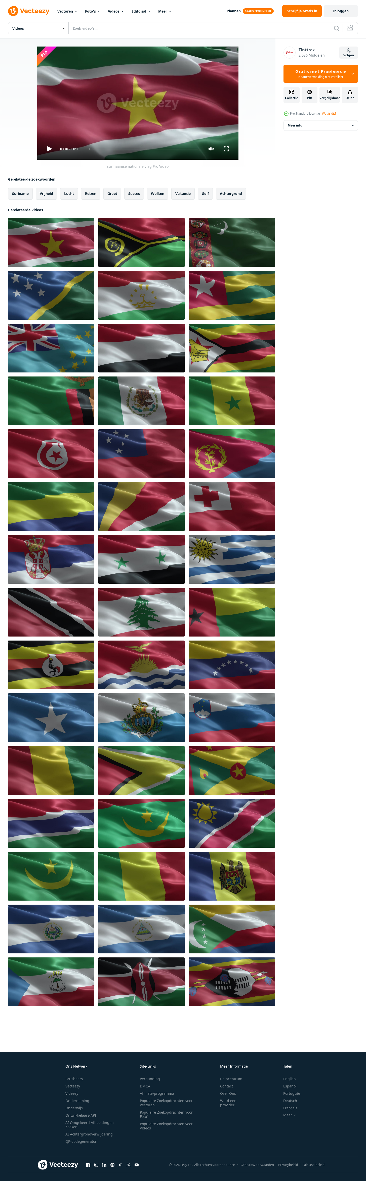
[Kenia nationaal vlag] (141, 981)
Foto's (90, 11)
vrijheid (46, 193)
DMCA (145, 1086)
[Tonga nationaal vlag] (232, 506)
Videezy (71, 1093)
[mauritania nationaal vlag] (141, 823)
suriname (20, 193)
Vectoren (65, 11)
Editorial (139, 11)
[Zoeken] (337, 28)
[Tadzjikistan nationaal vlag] (141, 295)
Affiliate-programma (157, 1093)
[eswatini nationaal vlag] (232, 981)
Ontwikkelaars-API (80, 1115)
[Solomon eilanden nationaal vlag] (51, 295)
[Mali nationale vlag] (141, 876)
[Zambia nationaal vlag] (51, 400)
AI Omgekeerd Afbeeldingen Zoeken (89, 1124)
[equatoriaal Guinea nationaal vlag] (51, 981)
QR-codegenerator (81, 1141)
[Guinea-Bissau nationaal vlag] (232, 612)
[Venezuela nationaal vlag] (232, 665)
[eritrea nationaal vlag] (232, 453)
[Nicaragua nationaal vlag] (51, 929)
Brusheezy (74, 1078)
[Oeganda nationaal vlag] (51, 665)
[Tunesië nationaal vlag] (51, 453)
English (289, 1078)
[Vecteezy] (28, 11)
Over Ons (228, 1093)
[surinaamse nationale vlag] (51, 242)
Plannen (234, 11)
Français (290, 1108)
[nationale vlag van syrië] (141, 559)
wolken (157, 193)
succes (134, 193)
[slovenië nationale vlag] (232, 717)
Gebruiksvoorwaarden (257, 1164)
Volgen (348, 55)
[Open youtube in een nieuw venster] (137, 1165)
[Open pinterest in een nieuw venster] (112, 1165)
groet (112, 193)
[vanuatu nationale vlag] (141, 242)
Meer (162, 11)
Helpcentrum (231, 1078)
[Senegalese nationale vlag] (141, 400)
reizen (90, 193)
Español (290, 1086)
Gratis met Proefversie (320, 73)
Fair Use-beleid (313, 1164)
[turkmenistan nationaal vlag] (232, 242)
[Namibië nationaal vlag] (232, 823)
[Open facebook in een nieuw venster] (88, 1165)
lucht (69, 193)
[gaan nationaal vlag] (232, 295)
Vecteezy (72, 1086)
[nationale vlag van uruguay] (232, 559)
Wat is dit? (329, 113)
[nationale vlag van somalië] (51, 717)
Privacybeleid (288, 1164)
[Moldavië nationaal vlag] (232, 876)
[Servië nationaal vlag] (51, 559)
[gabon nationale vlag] (51, 506)
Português (292, 1093)
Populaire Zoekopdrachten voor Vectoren (166, 1102)
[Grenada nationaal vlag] (232, 770)
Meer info (295, 125)
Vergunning (150, 1078)
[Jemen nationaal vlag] (141, 348)
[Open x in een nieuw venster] (129, 1165)
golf (205, 193)
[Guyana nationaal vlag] (141, 770)
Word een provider (228, 1102)
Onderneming (77, 1100)
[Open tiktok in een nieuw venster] (120, 1165)
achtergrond (231, 193)
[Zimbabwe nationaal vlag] (232, 348)
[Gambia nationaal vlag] (51, 823)
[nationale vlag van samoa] (141, 453)
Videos (113, 11)
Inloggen (341, 11)
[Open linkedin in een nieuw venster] (104, 1165)
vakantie (183, 193)
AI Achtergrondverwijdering (89, 1134)
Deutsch (290, 1100)
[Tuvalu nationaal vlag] (51, 348)
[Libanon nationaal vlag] (141, 612)
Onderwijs (74, 1108)
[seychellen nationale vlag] (141, 506)
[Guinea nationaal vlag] (51, 770)
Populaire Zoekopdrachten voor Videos (166, 1125)
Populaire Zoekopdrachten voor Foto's (166, 1114)
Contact (226, 1086)
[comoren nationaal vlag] (232, 929)
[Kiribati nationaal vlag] (141, 665)
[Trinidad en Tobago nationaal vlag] (51, 612)
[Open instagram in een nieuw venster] (96, 1165)
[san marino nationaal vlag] (141, 717)
